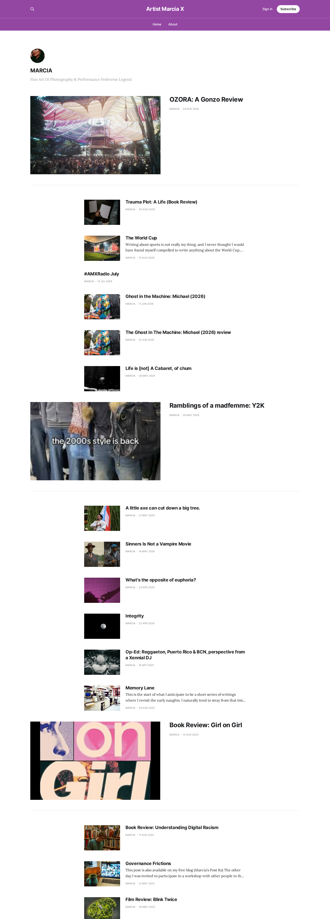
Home (157, 24)
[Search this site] (32, 9)
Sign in (267, 9)
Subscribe (288, 9)
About (172, 24)
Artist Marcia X (165, 9)
